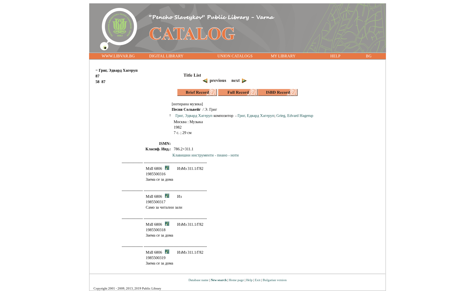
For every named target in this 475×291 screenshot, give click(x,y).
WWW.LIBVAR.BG (118, 56)
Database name (199, 280)
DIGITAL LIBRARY (166, 56)
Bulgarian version (275, 280)
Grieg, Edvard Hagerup (294, 115)
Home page (236, 280)
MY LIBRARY (283, 56)
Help (249, 280)
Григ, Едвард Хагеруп (256, 115)
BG (369, 56)
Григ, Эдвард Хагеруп (194, 115)
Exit (258, 280)
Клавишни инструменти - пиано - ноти (205, 155)
